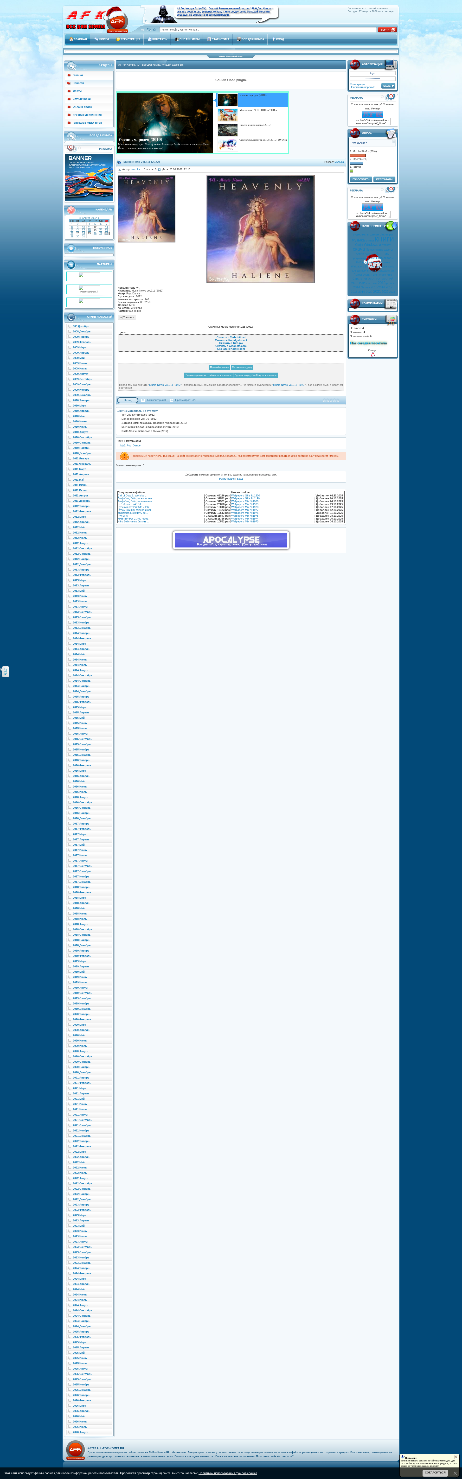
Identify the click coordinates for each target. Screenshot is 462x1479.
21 (106, 230)
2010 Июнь (80, 421)
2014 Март (79, 643)
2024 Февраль (82, 1273)
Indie (362, 283)
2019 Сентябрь (82, 992)
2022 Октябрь (82, 1188)
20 (100, 230)
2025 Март (79, 1342)
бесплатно (376, 249)
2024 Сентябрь (82, 1310)
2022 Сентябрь (82, 1183)
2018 (354, 291)
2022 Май (79, 1162)
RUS (353, 270)
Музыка (339, 161)
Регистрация (357, 84)
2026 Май (79, 1416)
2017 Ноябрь (81, 876)
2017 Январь (81, 823)
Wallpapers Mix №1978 (244, 507)
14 (106, 227)
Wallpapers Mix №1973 (244, 521)
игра (389, 274)
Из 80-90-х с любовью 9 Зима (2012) (145, 431)
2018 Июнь (80, 913)
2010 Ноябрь (81, 447)
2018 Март (79, 897)
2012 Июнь (80, 532)
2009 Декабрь (82, 395)
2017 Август (80, 860)
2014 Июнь (80, 659)
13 (100, 227)
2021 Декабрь (82, 1135)
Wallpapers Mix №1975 (244, 515)
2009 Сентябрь (82, 379)
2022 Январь (81, 1141)
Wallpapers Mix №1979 (244, 504)
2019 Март (79, 961)
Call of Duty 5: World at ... (132, 495)
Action (360, 254)
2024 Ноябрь (81, 1321)
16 (77, 230)
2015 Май (79, 717)
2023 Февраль (82, 1209)
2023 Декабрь (82, 1262)
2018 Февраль (82, 892)
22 (72, 233)
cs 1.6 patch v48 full (129, 504)
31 (83, 236)
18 (89, 230)
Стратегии (360, 278)
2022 (385, 291)
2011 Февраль (82, 463)
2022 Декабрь (82, 1199)
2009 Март (79, 347)
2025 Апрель (81, 1347)
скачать (361, 249)
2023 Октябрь (82, 1252)
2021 (377, 291)
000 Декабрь (81, 326)
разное (390, 283)
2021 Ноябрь (81, 1130)
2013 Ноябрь (81, 622)
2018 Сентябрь (82, 929)
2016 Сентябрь (82, 802)
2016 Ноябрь (81, 813)
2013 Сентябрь (82, 611)
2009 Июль (80, 368)
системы (371, 283)
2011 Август (80, 495)
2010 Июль (80, 426)
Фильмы (383, 254)
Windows (371, 245)
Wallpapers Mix (386, 270)
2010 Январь (81, 400)
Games (365, 287)
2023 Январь (81, 1204)
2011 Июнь (80, 484)
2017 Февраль (82, 828)
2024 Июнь (80, 1294)
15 (72, 230)
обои (372, 266)
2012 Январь (81, 506)
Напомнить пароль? (362, 87)
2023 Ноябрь (81, 1257)
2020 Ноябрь (81, 1067)
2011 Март (79, 469)
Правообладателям (219, 367)
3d (366, 266)
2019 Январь (81, 950)
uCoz (293, 1456)
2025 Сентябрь (82, 1373)
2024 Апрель (81, 1283)
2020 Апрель (81, 1029)
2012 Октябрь (82, 553)
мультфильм (370, 234)
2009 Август (80, 373)
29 (72, 236)
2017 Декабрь (82, 881)
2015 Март (79, 707)
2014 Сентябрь (82, 675)
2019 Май (79, 971)
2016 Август (80, 797)
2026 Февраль (82, 1400)
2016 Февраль (82, 765)
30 (77, 236)
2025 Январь (81, 1331)
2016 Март (79, 770)
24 (83, 233)
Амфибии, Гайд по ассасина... (136, 498)
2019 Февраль (82, 955)
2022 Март (79, 1151)
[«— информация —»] (372, 354)
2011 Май (78, 479)
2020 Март (79, 1024)
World (391, 266)
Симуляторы (385, 258)
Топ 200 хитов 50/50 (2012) (138, 414)
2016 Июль (80, 791)
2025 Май (79, 1352)
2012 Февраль (82, 511)
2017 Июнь (80, 850)
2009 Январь (81, 336)
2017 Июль (80, 855)
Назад (127, 400)
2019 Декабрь (82, 1008)
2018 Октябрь (82, 934)
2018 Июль (80, 918)
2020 (369, 291)
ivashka (135, 169)
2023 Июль (80, 1236)
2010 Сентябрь (82, 437)
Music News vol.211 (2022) (165, 384)
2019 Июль (80, 982)
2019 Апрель (81, 966)
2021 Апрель (81, 1093)
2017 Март (79, 834)
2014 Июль (80, 664)
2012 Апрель (81, 522)
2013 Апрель (81, 585)
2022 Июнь (80, 1167)
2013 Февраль (82, 574)
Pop (129, 445)
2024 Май (79, 1289)
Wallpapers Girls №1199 (245, 498)
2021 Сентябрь (82, 1119)
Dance (137, 445)
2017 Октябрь (82, 871)
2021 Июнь (80, 1104)
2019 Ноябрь (81, 1003)
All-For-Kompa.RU (110, 1448)
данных (361, 270)
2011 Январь (81, 458)
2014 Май (79, 654)
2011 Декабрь (81, 500)
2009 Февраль (82, 342)
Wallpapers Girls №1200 (245, 495)
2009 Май (79, 357)
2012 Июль (80, 537)
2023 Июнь (80, 1231)
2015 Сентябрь (82, 738)
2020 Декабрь (82, 1072)
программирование (363, 258)
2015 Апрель (81, 712)
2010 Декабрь (82, 453)
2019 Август (80, 987)
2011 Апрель (81, 474)
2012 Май (79, 527)
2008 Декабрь (82, 331)
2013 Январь (81, 569)
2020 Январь (81, 1014)
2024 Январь (81, 1268)
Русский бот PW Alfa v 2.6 (133, 507)
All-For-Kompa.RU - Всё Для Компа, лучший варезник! (151, 64)
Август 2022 (89, 217)
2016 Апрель (81, 775)
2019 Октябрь (82, 998)
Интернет (385, 244)
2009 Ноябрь (81, 389)
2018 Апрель (81, 902)
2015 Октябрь (82, 744)
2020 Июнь (80, 1040)
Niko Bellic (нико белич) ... (133, 521)
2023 (392, 291)
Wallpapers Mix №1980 (244, 501)
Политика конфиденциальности (193, 1456)
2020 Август (80, 1051)
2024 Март (79, 1278)
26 (95, 233)
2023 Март (79, 1215)
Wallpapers (357, 266)
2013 (381, 283)
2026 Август (80, 1432)
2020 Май (79, 1035)
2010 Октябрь (82, 442)
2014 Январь (81, 633)
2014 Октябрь (82, 680)
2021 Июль (80, 1109)
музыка (358, 240)
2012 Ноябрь (81, 559)
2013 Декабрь (82, 627)
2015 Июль (80, 728)
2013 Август (80, 606)
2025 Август (80, 1368)
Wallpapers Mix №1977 (244, 509)
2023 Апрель (81, 1220)
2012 (358, 262)
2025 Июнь (80, 1358)
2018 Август (80, 924)
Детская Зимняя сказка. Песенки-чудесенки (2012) (154, 422)
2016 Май (79, 781)
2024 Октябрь (82, 1315)
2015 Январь (81, 696)
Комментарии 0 (156, 400)
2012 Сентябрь (82, 548)
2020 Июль (80, 1045)
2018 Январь (81, 887)
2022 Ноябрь (81, 1194)
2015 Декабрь (82, 754)
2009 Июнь (80, 363)
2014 (356, 287)
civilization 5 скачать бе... (133, 512)
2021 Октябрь (82, 1125)
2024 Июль (80, 1299)
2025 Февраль (82, 1336)
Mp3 (122, 445)
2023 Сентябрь (82, 1246)
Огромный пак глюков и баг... (135, 509)
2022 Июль (80, 1172)
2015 (374, 287)
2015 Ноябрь (81, 749)
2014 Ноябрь (81, 686)
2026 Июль (80, 1426)
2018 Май (79, 908)
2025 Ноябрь (81, 1384)
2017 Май (79, 844)
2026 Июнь (80, 1421)
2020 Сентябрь (82, 1056)
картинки (384, 262)
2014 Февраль (82, 638)
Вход (240, 478)
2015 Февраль (82, 701)
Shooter (371, 270)
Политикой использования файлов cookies (228, 1473)
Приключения (362, 274)
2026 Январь (81, 1395)
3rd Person (379, 274)
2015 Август (80, 733)
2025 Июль (80, 1363)
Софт (359, 245)
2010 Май (79, 416)
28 (106, 233)
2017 (389, 287)
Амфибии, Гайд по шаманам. (135, 501)
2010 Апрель (81, 410)
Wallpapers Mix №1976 (244, 512)
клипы (370, 240)
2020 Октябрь (82, 1061)
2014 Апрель (81, 648)
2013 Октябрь (82, 617)
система (370, 254)
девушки (381, 266)
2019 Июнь (80, 977)
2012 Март (79, 516)
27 (100, 233)
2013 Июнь (80, 596)
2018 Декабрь (82, 945)
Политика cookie (266, 1456)
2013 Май (79, 590)
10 (83, 227)
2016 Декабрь (82, 818)
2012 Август (80, 543)
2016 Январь (81, 760)
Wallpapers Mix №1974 (244, 518)
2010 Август (80, 432)
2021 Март (79, 1088)
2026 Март (79, 1405)
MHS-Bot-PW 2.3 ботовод (133, 518)
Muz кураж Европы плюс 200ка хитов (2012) (150, 426)
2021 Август (80, 1114)
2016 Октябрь (82, 807)
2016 (381, 287)
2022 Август (80, 1178)
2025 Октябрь (82, 1379)
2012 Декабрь (82, 564)
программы (370, 262)
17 (83, 230)
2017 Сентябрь (82, 865)
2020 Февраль (82, 1019)
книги (384, 238)
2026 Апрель (81, 1410)
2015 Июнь (80, 723)
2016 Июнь (80, 786)
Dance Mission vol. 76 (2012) (139, 418)
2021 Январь (81, 1077)
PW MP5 (123, 515)
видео (357, 234)
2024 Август (80, 1305)
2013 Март (79, 580)
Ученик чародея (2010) (140, 139)
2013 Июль (80, 601)
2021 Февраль (82, 1082)
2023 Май (79, 1225)
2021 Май (79, 1098)
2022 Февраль (82, 1146)
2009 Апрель (81, 352)
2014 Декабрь (82, 691)
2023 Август (80, 1241)
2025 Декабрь (82, 1389)
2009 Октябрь (82, 384)
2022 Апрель (81, 1156)
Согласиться (435, 1472)
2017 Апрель (81, 839)
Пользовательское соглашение (234, 1456)
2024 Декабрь (82, 1326)
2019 (361, 291)
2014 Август (80, 670)
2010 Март (79, 405)
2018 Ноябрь (81, 940)
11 (89, 227)
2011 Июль (80, 490)
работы (388, 249)
